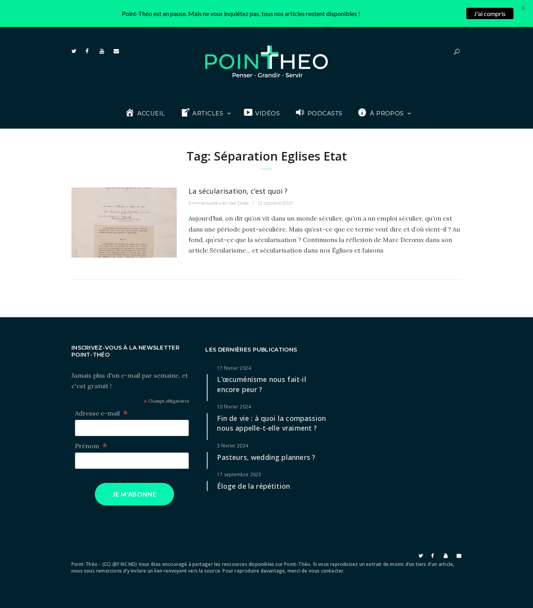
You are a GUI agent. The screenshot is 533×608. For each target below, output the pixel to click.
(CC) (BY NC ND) (119, 564)
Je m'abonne (134, 494)
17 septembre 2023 (239, 474)
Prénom (91, 446)
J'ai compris (490, 13)
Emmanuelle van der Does (218, 203)
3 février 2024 (232, 445)
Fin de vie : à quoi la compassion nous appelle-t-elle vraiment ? (271, 423)
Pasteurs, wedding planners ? (266, 457)
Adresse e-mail (101, 413)
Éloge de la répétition (253, 486)
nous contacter (326, 570)
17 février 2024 (234, 368)
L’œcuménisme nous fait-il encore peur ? (261, 384)
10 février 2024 (234, 406)
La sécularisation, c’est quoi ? (238, 191)
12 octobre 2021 (275, 203)
